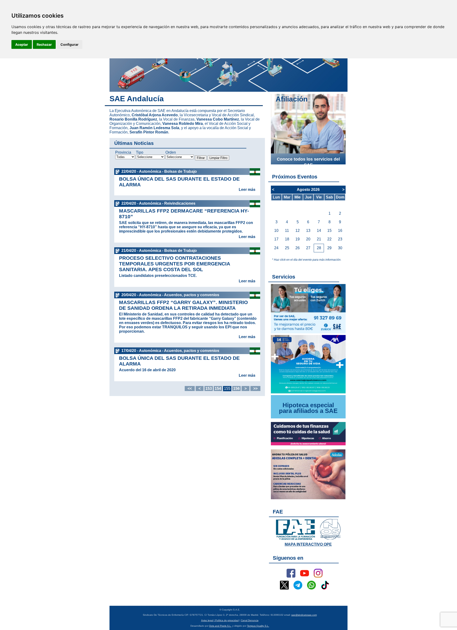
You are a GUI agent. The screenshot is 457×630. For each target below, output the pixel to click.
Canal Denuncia (249, 620)
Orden (170, 152)
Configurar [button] (69, 44)
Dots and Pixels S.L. (220, 626)
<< (190, 388)
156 (236, 388)
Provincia (123, 152)
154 (218, 388)
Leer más (247, 190)
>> (255, 388)
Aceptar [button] (21, 44)
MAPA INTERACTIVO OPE (308, 544)
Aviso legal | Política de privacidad (220, 620)
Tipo (139, 152)
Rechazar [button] (44, 44)
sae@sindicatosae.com (304, 615)
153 (208, 388)
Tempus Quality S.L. (258, 626)
